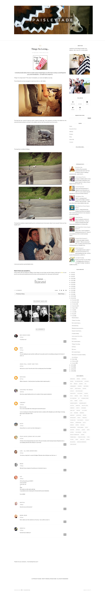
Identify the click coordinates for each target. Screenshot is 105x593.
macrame (76, 412)
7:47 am (21, 350)
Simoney (22, 402)
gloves (80, 400)
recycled (82, 424)
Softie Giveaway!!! (79, 248)
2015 (72, 292)
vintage (88, 439)
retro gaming (80, 427)
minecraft (72, 415)
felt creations (73, 398)
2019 (72, 284)
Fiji (78, 398)
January (74, 363)
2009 (72, 369)
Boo (40, 45)
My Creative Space (76, 341)
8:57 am (21, 379)
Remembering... (75, 325)
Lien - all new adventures (28, 451)
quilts (84, 422)
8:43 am (21, 366)
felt (80, 109)
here (62, 272)
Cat (21, 476)
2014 (72, 294)
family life (86, 395)
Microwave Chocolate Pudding (79, 354)
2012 (72, 298)
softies (84, 432)
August (74, 307)
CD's (85, 383)
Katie (21, 423)
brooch (75, 383)
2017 (72, 288)
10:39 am (22, 391)
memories (82, 412)
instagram (83, 407)
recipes (77, 424)
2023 (72, 276)
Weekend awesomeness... (78, 328)
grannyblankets (82, 403)
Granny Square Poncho (80, 177)
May (73, 313)
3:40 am (21, 478)
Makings (71, 131)
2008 (72, 370)
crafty (71, 388)
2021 (72, 280)
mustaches (78, 415)
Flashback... (74, 338)
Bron (21, 463)
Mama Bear (23, 515)
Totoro (72, 439)
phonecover (73, 420)
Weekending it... (75, 317)
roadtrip (72, 429)
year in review (73, 444)
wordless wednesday (81, 441)
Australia (84, 378)
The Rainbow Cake (79, 196)
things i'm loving (81, 437)
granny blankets (73, 403)
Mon (21, 348)
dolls (71, 395)
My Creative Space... (76, 323)
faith (81, 395)
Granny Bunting (78, 217)
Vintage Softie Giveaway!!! (81, 238)
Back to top (87, 590)
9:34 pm (21, 530)
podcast (87, 420)
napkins (84, 415)
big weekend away (79, 381)
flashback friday (84, 398)
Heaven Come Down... (77, 330)
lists (71, 412)
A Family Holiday (75, 333)
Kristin (22, 502)
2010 (72, 367)
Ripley (86, 427)
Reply (65, 341)
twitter (72, 109)
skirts (88, 429)
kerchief (78, 410)
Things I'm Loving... (76, 320)
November (74, 302)
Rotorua (78, 429)
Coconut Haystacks (79, 186)
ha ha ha (72, 405)
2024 (72, 274)
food (71, 400)
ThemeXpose (27, 590)
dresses (76, 395)
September (74, 306)
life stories (84, 410)
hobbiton (72, 407)
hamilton (78, 405)
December (74, 300)
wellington (72, 441)
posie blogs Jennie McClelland (30, 436)
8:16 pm (21, 517)
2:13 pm (21, 438)
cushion (86, 393)
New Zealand (73, 417)
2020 (72, 282)
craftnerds (86, 386)
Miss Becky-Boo (25, 335)
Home (70, 126)
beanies (71, 381)
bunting (81, 383)
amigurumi (72, 378)
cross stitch (73, 393)
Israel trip (72, 410)
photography (80, 420)
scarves (83, 429)
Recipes (71, 134)
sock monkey (78, 432)
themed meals (73, 437)
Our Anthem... (75, 357)
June (73, 311)
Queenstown (78, 422)
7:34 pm (21, 465)
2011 (72, 365)
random (72, 424)
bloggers (87, 381)
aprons (78, 378)
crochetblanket (79, 391)
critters (84, 388)
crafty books (78, 388)
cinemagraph (73, 386)
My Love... (74, 349)
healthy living (85, 405)
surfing (82, 434)
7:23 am (21, 337)
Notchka (23, 377)
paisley (79, 417)
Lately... (18, 319)
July (73, 309)
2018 (72, 286)
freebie (75, 400)
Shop (70, 136)
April (73, 315)
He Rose (74, 346)
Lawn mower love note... (77, 336)
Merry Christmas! (56, 319)
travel (76, 439)
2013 (72, 296)
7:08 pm (21, 504)
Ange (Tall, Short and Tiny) (29, 364)
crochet (72, 391)
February (74, 361)
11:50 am (22, 404)
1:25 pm (21, 425)
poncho (72, 422)
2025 (72, 272)
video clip (82, 439)
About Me (71, 139)
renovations (73, 427)
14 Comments (19, 290)
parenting (84, 417)
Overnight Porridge (79, 257)
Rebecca (22, 528)
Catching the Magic (26, 389)
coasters (80, 386)
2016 (72, 290)
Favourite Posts (72, 128)
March (73, 359)
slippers (72, 432)
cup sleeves (79, 393)
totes (88, 437)
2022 (72, 278)
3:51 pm (21, 453)
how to (77, 407)
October (74, 304)
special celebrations (74, 434)
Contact (71, 142)
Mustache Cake (78, 167)
